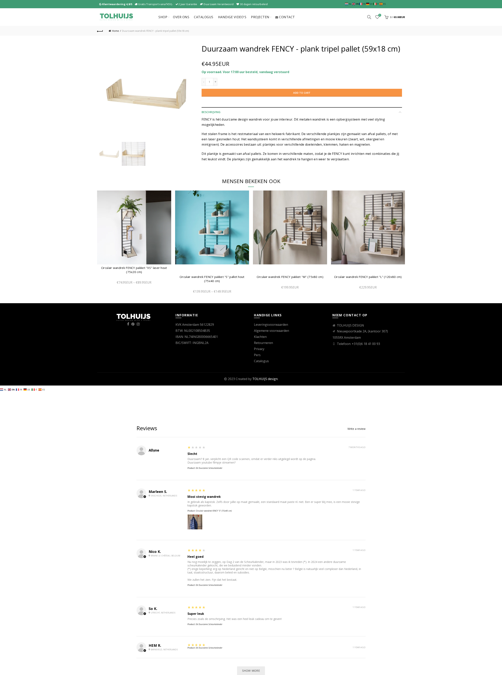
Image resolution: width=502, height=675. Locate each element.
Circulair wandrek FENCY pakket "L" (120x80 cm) (368, 277)
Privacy (259, 349)
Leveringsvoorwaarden (271, 324)
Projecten (260, 17)
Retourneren (263, 343)
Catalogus (203, 17)
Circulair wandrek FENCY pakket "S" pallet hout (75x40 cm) (212, 279)
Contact (287, 17)
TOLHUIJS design (265, 379)
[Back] (100, 31)
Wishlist (379, 15)
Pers (257, 355)
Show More (251, 670)
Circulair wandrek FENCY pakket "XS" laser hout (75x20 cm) (134, 270)
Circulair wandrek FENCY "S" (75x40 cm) (214, 510)
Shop (162, 17)
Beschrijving (211, 112)
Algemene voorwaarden (271, 330)
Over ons (181, 17)
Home (115, 31)
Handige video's (232, 17)
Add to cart (302, 92)
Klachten (260, 337)
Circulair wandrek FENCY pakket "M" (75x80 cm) (290, 277)
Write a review (356, 428)
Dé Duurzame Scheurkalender (209, 468)
